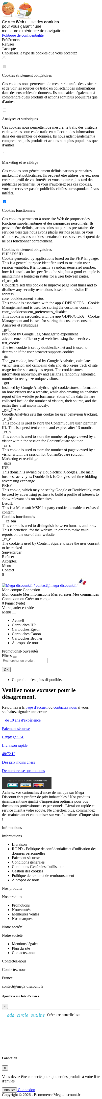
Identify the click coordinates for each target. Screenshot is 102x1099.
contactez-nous (65, 707)
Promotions (11, 651)
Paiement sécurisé (26, 858)
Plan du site (21, 948)
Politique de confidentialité (23, 35)
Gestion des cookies (27, 871)
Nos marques (22, 918)
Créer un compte (38, 599)
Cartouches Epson (26, 629)
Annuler (9, 1090)
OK (6, 670)
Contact (8, 570)
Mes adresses (61, 594)
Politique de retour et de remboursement (43, 875)
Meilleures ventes (25, 914)
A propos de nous (25, 643)
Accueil (18, 620)
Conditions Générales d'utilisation (38, 867)
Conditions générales (28, 862)
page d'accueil (37, 707)
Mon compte (12, 594)
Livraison (19, 844)
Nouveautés (29, 651)
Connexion (10, 599)
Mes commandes (86, 594)
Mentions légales (25, 944)
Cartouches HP (24, 625)
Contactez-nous (24, 953)
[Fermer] (14, 613)
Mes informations (36, 594)
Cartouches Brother (27, 638)
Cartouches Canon (26, 634)
